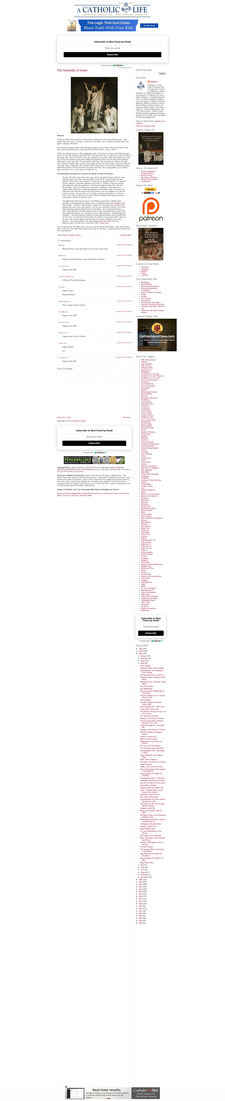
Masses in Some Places (150, 494)
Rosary (143, 572)
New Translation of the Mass (152, 518)
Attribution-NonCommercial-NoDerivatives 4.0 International (90, 468)
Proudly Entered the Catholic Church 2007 (151, 703)
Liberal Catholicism (148, 490)
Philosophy (145, 532)
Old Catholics (146, 526)
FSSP (143, 460)
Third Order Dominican (149, 596)
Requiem (144, 560)
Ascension (145, 382)
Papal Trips (145, 528)
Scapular (144, 580)
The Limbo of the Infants (149, 797)
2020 (141, 908)
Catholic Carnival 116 (148, 826)
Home (69, 417)
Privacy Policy (146, 175)
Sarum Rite (145, 578)
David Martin (146, 422)
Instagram (145, 269)
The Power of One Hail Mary (150, 836)
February (144, 658)
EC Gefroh (61, 357)
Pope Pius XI (146, 546)
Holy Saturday (146, 470)
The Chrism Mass (147, 686)
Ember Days (146, 434)
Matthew (154, 82)
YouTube (144, 275)
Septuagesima (146, 582)
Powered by (106, 65)
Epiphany (144, 438)
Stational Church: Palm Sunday (152, 668)
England (144, 436)
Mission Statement (148, 171)
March (143, 661)
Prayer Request (147, 552)
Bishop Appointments (149, 392)
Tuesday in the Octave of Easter (152, 730)
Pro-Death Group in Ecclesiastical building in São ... (153, 816)
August (143, 872)
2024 (141, 918)
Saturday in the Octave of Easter (152, 780)
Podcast (144, 536)
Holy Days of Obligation (150, 468)
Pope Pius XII (146, 548)
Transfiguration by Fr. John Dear (152, 778)
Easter (65, 235)
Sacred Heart (146, 574)
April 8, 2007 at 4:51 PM (124, 301)
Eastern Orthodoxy (148, 432)
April (143, 663)
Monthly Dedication (148, 508)
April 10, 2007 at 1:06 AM (123, 357)
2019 (141, 906)
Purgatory (144, 558)
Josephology (146, 484)
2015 (141, 896)
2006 (141, 651)
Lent (142, 488)
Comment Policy (147, 173)
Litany (143, 492)
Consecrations (146, 412)
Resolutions (145, 562)
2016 (141, 899)
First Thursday (146, 454)
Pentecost (145, 530)
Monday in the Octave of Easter (152, 718)
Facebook (145, 267)
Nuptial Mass (146, 522)
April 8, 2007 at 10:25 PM (123, 311)
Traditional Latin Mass (149, 598)
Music (143, 512)
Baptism (144, 390)
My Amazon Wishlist (149, 177)
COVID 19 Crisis (147, 418)
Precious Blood (147, 554)
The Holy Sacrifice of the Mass (153, 304)
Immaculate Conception (150, 474)
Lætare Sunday (147, 486)
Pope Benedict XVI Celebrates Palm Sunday (151, 672)
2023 (141, 916)
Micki (59, 245)
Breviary (144, 396)
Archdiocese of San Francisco (152, 376)
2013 (141, 892)
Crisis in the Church (148, 420)
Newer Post (61, 417)
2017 (141, 901)
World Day (145, 610)
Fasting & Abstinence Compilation (149, 289)
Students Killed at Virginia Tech (152, 788)
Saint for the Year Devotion (151, 576)
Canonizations (146, 402)
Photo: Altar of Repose (148, 760)
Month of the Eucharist (148, 739)
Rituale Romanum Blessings (151, 564)
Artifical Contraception (149, 380)
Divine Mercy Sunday (148, 785)
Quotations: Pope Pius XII (150, 794)
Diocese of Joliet (147, 428)
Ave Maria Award (146, 847)
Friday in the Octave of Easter (151, 767)
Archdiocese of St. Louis (150, 378)
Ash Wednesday (147, 384)
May (142, 865)
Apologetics (145, 282)
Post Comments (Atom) (77, 421)
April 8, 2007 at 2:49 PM (124, 265)
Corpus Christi (146, 414)
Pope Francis (146, 542)
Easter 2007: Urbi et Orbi (149, 709)
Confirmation (146, 410)
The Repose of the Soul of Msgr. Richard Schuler (152, 805)
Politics (144, 538)
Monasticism (146, 506)
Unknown (61, 332)
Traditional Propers (148, 600)
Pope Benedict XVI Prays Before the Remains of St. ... (152, 800)
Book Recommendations (150, 286)
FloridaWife (61, 312)
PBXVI (60, 255)
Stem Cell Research (148, 592)
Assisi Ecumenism (148, 386)
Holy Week (145, 472)
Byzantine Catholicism (149, 398)
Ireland (143, 482)
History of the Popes (149, 466)
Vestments (145, 604)
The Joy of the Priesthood (150, 746)
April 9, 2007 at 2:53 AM (124, 322)
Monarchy (145, 504)
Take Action (145, 300)
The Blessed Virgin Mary (150, 302)
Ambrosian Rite (147, 368)
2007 (141, 654)
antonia (60, 343)
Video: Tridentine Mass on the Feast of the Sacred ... (151, 791)
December (145, 877)
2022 (141, 913)
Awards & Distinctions (149, 179)
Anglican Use (146, 370)
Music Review (146, 514)
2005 (141, 649)
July (142, 870)
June (143, 867)
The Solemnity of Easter (72, 70)
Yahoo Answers (146, 764)
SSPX (143, 586)
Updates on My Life (147, 808)
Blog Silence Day (146, 863)
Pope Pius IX (146, 544)
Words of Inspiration (148, 608)
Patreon (144, 271)
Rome (143, 570)
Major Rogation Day (147, 829)
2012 (141, 889)
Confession (145, 408)
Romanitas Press (147, 568)
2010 (141, 884)
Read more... (105, 223)
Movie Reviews (147, 510)
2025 (141, 921)
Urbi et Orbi (145, 602)
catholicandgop (63, 301)
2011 (141, 887)
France (143, 456)
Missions (144, 502)
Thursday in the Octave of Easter (152, 762)
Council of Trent (147, 416)
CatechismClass (147, 404)
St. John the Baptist (148, 588)
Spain (143, 584)
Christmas (145, 406)
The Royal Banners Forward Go (152, 675)
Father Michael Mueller (149, 448)
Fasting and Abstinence (150, 444)
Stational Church (147, 590)
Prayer (143, 294)
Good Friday (145, 462)
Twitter (143, 273)
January (144, 656)
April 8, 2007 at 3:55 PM (124, 286)
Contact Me (145, 181)
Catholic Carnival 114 (148, 737)
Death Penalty (146, 424)
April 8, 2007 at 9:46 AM (124, 245)
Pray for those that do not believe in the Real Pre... (152, 770)
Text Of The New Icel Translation (152, 783)
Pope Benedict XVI (148, 540)
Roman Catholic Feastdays (151, 292)
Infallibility (145, 478)
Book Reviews (146, 284)
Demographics (146, 426)
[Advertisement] (146, 1044)
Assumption (145, 388)
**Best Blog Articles (148, 360)
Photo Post (145, 534)
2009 (141, 882)
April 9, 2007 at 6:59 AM (124, 332)
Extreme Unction (147, 442)
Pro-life (143, 296)
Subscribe (112, 54)
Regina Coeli (120, 203)
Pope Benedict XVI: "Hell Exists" (152, 707)
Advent (143, 362)
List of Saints (146, 298)
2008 (141, 879)
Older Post (126, 417)
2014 (141, 894)
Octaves (78, 235)
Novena (144, 520)
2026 (141, 923)
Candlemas (145, 400)
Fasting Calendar (147, 446)
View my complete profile (145, 126)
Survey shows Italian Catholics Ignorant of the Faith (151, 722)
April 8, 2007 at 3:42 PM (124, 276)
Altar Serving (146, 366)
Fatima (143, 450)
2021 (141, 911)
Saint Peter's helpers (64, 276)
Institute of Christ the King (151, 480)
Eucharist (144, 440)
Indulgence (145, 476)
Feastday (71, 235)
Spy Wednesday (146, 689)
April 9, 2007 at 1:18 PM (124, 342)
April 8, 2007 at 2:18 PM (124, 255)
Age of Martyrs (146, 364)
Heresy (143, 464)
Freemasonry (146, 458)
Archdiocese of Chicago (150, 374)
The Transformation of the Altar (152, 748)
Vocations (145, 606)
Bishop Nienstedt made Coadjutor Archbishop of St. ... (152, 820)
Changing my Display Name (150, 824)
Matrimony (145, 500)
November (145, 875)
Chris (59, 287)
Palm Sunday (145, 666)
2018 (141, 904)
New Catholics (146, 516)
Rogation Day (146, 566)
